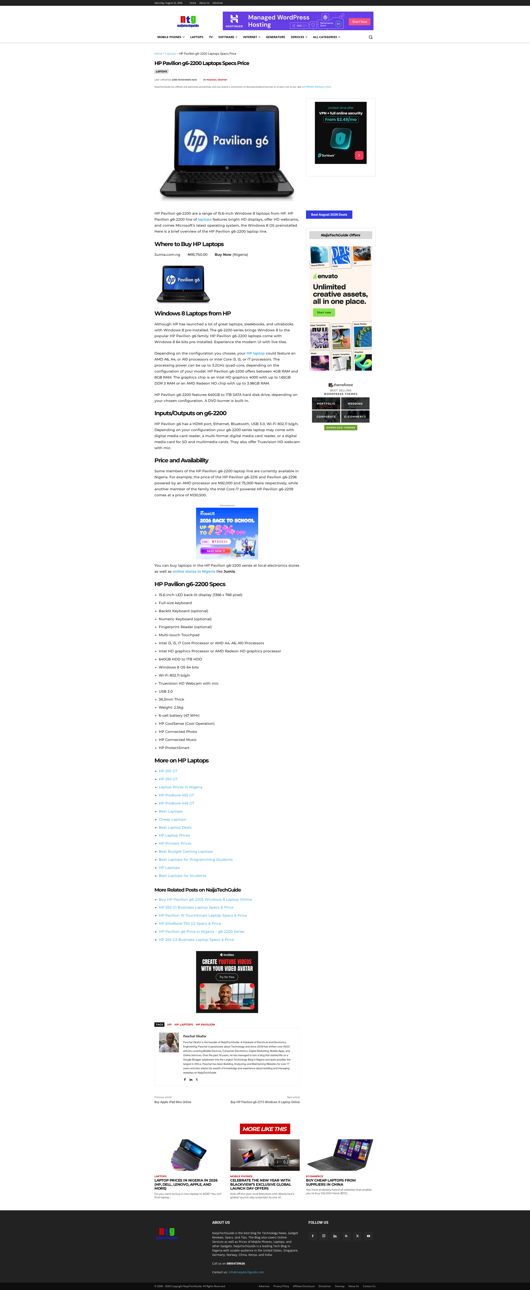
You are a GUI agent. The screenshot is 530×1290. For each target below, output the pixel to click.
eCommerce (314, 1176)
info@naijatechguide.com (246, 1272)
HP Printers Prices (175, 843)
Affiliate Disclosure (304, 1286)
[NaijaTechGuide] (187, 21)
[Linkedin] (361, 80)
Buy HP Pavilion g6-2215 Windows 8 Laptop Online (265, 1102)
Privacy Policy (281, 1286)
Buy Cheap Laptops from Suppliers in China (330, 1182)
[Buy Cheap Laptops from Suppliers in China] (341, 1155)
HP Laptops (169, 868)
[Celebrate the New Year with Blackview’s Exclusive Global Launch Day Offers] (265, 1155)
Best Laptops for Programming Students (196, 859)
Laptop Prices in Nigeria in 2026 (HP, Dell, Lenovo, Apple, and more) (185, 1184)
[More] (371, 80)
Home (158, 53)
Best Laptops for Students (182, 876)
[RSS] (346, 1236)
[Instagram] (324, 1236)
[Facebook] (323, 80)
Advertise (264, 1286)
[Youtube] (368, 1236)
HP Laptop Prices (174, 835)
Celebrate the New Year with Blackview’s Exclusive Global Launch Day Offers (260, 1184)
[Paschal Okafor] (169, 1057)
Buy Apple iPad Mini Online (172, 1102)
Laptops (170, 53)
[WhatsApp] (352, 80)
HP (169, 1024)
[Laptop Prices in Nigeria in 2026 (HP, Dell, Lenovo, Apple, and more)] (189, 1155)
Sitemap (339, 1286)
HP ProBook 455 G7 (176, 795)
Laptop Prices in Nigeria (180, 787)
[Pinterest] (342, 80)
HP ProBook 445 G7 (176, 803)
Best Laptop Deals (175, 827)
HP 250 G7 (168, 779)
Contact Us (369, 1286)
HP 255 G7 (168, 771)
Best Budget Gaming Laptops (186, 851)
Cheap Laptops (172, 819)
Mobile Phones (241, 1176)
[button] (371, 37)
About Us (353, 1286)
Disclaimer (325, 1286)
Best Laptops (171, 811)
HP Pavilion (205, 1024)
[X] (333, 80)
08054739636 (236, 1263)
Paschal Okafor (217, 79)
